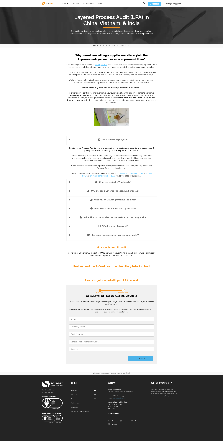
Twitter (137, 421)
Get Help (154, 4)
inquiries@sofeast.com (119, 398)
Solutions (74, 3)
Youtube (114, 424)
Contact (100, 3)
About (64, 3)
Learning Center (87, 3)
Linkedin (126, 421)
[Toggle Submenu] (95, 391)
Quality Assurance (102, 45)
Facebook (115, 421)
